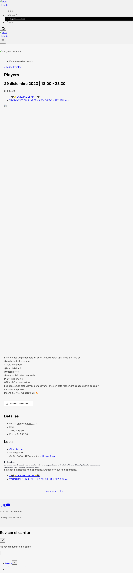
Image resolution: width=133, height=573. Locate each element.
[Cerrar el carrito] (2, 540)
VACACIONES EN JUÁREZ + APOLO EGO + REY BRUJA (39, 100)
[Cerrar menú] (0, 553)
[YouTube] (8, 506)
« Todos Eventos (12, 67)
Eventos (8, 563)
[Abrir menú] (3, 41)
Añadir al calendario (19, 403)
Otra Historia (16, 449)
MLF (19, 517)
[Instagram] (4, 506)
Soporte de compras (17, 19)
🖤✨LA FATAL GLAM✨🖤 (24, 97)
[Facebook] (1, 506)
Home (9, 11)
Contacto (11, 22)
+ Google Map (47, 456)
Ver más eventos (55, 491)
